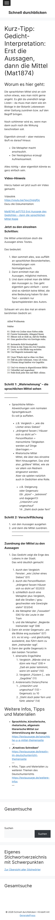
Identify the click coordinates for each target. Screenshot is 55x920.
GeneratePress (27, 915)
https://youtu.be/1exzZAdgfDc (22, 200)
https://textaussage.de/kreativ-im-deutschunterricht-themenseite (30, 755)
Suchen (8, 828)
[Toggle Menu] (6, 2)
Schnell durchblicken (28, 12)
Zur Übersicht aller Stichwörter (22, 869)
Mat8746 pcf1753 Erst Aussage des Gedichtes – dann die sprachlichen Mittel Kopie (25, 215)
